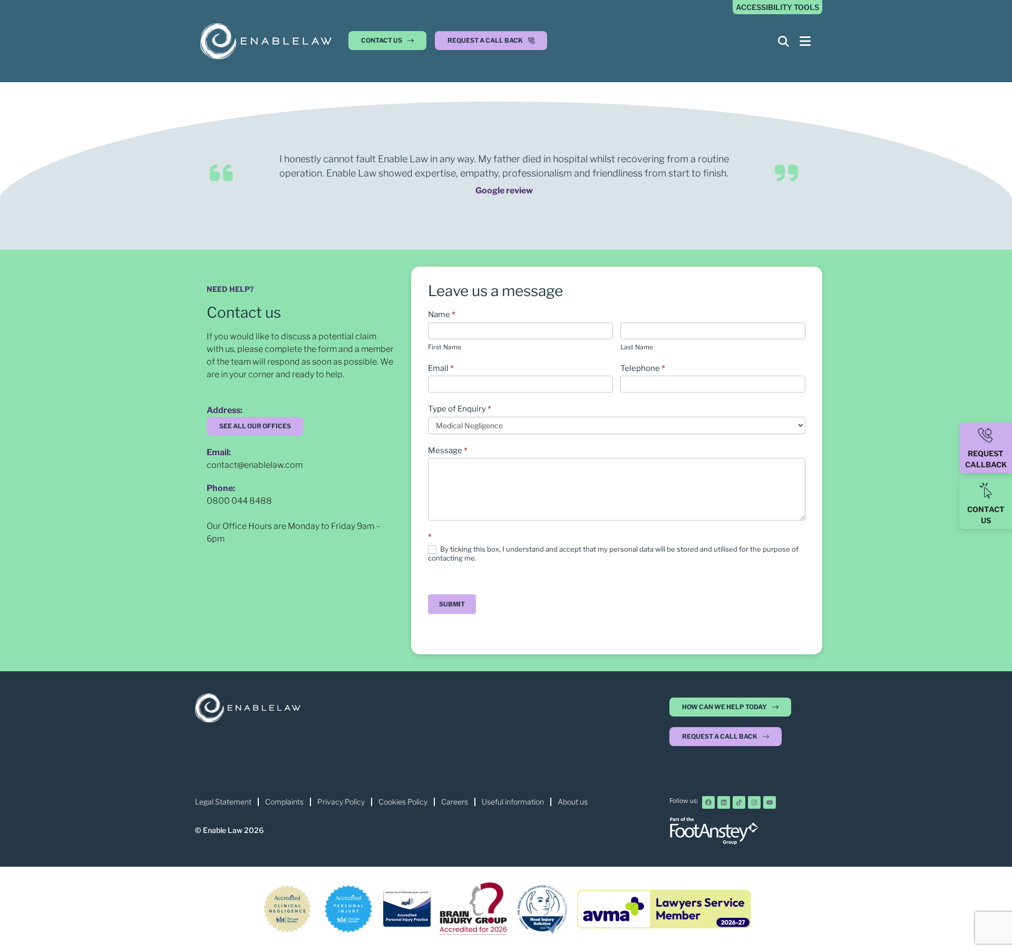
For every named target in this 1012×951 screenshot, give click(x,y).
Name (441, 314)
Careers (454, 801)
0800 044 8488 (239, 501)
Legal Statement (223, 801)
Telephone (642, 368)
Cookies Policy (402, 801)
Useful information (513, 801)
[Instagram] (754, 802)
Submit (452, 604)
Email (441, 368)
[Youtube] (769, 802)
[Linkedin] (723, 802)
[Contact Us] (986, 490)
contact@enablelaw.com (255, 465)
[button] (491, 43)
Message (448, 450)
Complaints (284, 801)
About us (573, 801)
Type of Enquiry (459, 409)
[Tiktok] (739, 802)
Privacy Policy (341, 801)
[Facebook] (708, 802)
